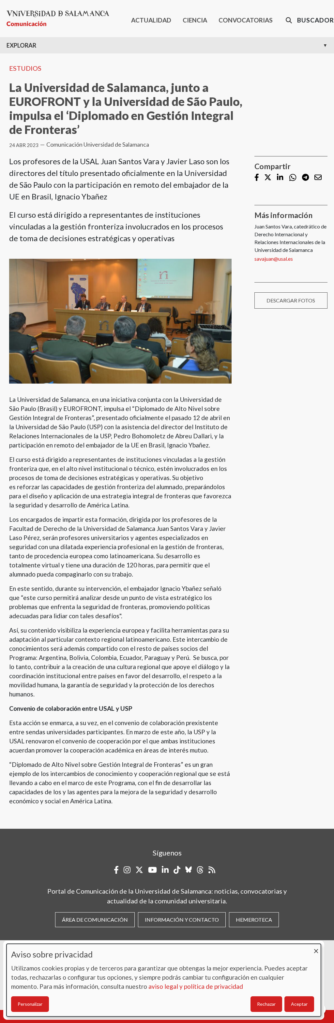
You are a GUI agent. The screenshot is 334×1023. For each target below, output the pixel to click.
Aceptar (299, 1004)
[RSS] (211, 870)
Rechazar (266, 1004)
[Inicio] (60, 18)
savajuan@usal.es (273, 259)
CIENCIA (195, 20)
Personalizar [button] (30, 1004)
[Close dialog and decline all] (316, 948)
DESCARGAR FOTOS (290, 300)
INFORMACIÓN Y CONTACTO (182, 919)
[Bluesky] (188, 870)
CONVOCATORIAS (246, 20)
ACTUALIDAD (151, 20)
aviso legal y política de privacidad (195, 986)
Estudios (25, 68)
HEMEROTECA (254, 919)
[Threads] (200, 870)
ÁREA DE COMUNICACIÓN (95, 919)
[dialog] (164, 980)
